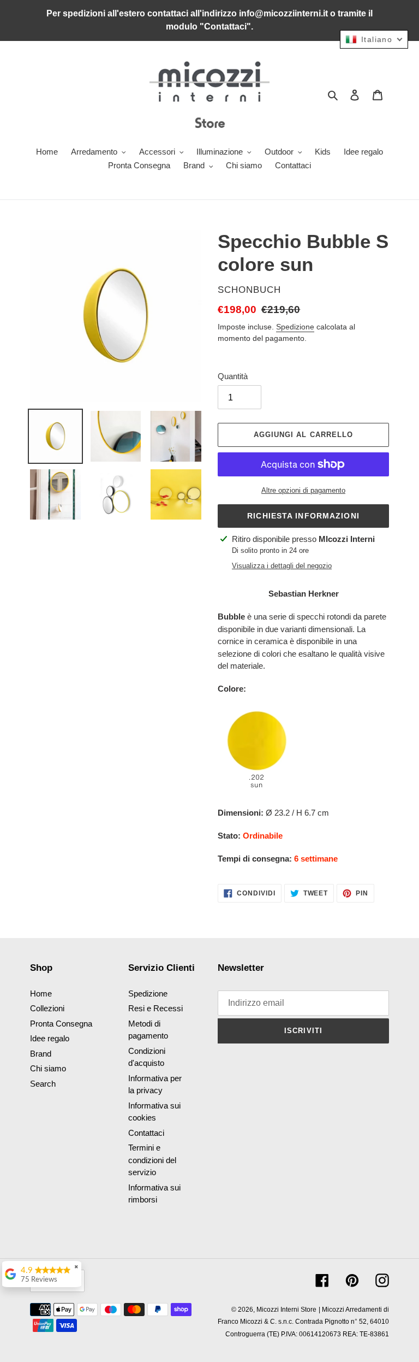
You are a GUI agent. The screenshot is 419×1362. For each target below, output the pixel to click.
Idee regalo (49, 1038)
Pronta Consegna (61, 1023)
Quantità (233, 376)
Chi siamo (48, 1068)
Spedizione (295, 326)
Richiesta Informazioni (303, 515)
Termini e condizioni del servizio (152, 1160)
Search (43, 1083)
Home (41, 993)
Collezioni (47, 1008)
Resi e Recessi (155, 1008)
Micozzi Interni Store (286, 1309)
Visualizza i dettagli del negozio (282, 566)
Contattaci (146, 1132)
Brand (40, 1053)
